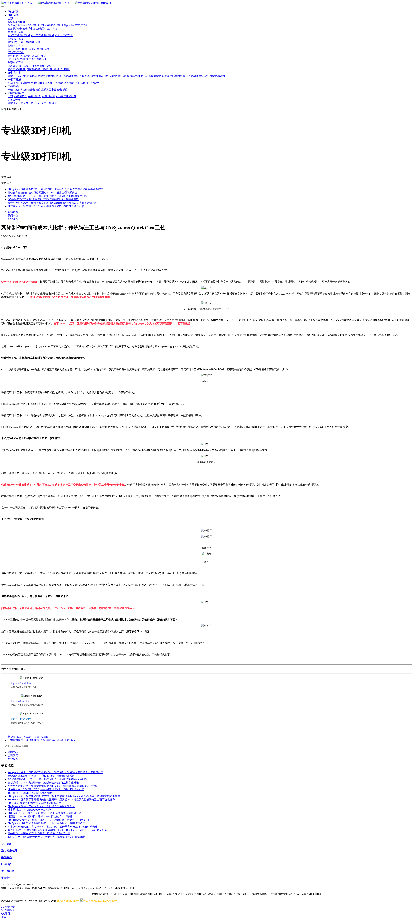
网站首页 (13, 11)
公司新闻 (13, 755)
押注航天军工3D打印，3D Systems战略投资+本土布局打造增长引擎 (46, 206)
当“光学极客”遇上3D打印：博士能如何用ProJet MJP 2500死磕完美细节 (47, 196)
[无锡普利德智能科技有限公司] (206, 3)
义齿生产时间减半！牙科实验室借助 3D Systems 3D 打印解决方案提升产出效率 (52, 202)
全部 (10, 18)
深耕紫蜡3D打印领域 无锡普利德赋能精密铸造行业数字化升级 (43, 199)
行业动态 (13, 219)
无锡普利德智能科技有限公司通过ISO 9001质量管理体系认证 (42, 192)
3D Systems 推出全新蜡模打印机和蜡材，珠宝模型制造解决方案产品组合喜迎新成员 (55, 189)
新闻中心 (13, 215)
